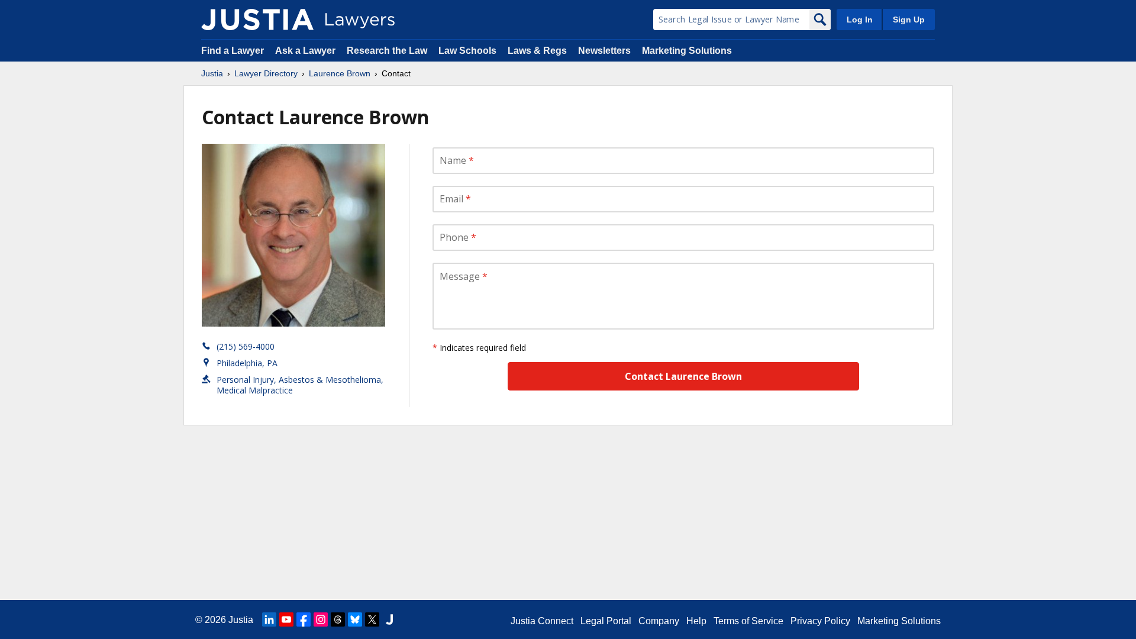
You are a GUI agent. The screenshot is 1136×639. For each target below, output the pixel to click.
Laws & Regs (537, 51)
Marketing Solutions (687, 51)
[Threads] (338, 619)
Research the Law (387, 51)
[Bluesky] (355, 619)
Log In (860, 19)
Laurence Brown (339, 73)
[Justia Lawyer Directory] (257, 19)
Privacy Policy (820, 621)
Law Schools (467, 51)
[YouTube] (286, 619)
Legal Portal (605, 621)
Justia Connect (542, 621)
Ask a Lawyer (306, 51)
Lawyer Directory (266, 73)
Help (696, 621)
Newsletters (604, 51)
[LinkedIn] (269, 619)
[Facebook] (303, 619)
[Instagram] (321, 619)
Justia (212, 73)
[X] (372, 619)
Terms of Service (748, 621)
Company (658, 621)
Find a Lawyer (232, 51)
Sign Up (909, 19)
